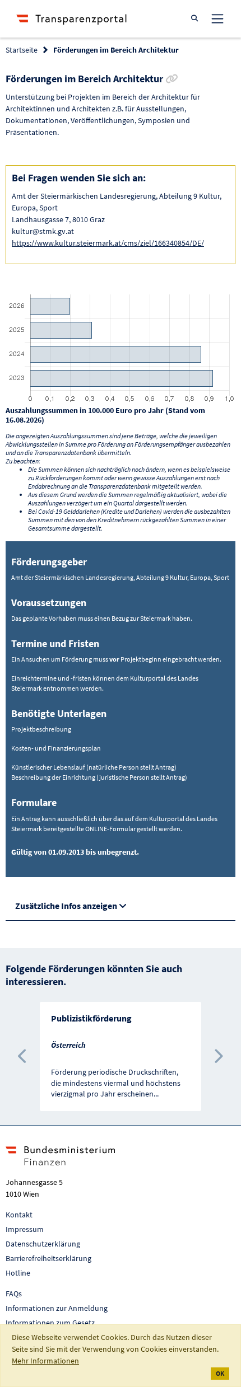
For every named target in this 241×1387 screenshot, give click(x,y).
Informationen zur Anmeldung (57, 1308)
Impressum (25, 1229)
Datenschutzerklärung (43, 1244)
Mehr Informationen (45, 1361)
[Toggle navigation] (217, 18)
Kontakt (19, 1215)
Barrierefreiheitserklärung (48, 1258)
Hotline (18, 1273)
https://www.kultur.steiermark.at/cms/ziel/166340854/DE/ (108, 243)
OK (220, 1373)
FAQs (14, 1293)
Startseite (22, 50)
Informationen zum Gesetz (50, 1323)
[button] (23, 1056)
